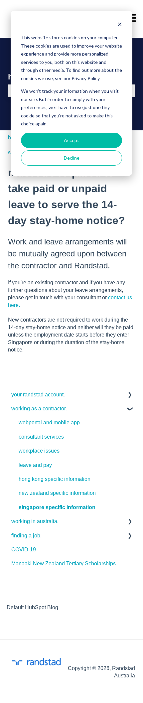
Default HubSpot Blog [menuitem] (32, 607)
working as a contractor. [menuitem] (39, 408)
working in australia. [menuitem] (35, 521)
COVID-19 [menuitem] (23, 549)
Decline (71, 158)
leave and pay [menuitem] (35, 465)
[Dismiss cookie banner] (119, 25)
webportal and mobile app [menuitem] (49, 422)
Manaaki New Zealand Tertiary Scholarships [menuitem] (63, 563)
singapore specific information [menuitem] (57, 507)
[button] (129, 395)
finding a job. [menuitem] (26, 535)
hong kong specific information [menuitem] (54, 479)
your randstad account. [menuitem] (38, 394)
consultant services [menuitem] (41, 437)
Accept (71, 140)
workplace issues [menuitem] (39, 451)
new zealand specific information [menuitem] (57, 493)
